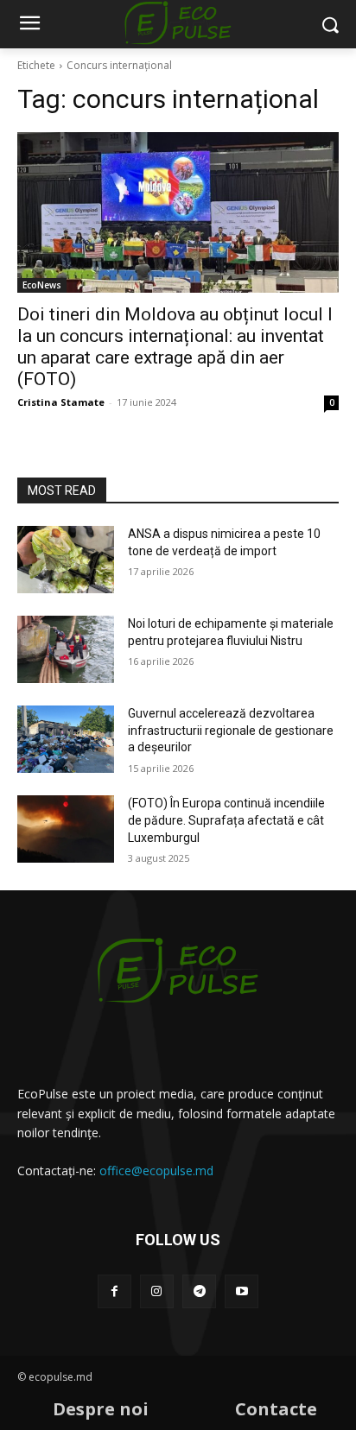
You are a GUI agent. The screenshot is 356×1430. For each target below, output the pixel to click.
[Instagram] (157, 1291)
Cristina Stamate (61, 401)
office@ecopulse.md (156, 1170)
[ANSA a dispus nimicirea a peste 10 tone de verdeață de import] (65, 559)
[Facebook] (114, 1291)
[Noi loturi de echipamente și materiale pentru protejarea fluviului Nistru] (65, 649)
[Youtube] (241, 1291)
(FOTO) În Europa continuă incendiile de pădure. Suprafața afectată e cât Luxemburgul (226, 820)
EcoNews (41, 285)
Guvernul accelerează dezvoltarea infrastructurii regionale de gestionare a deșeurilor (231, 730)
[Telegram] (199, 1291)
